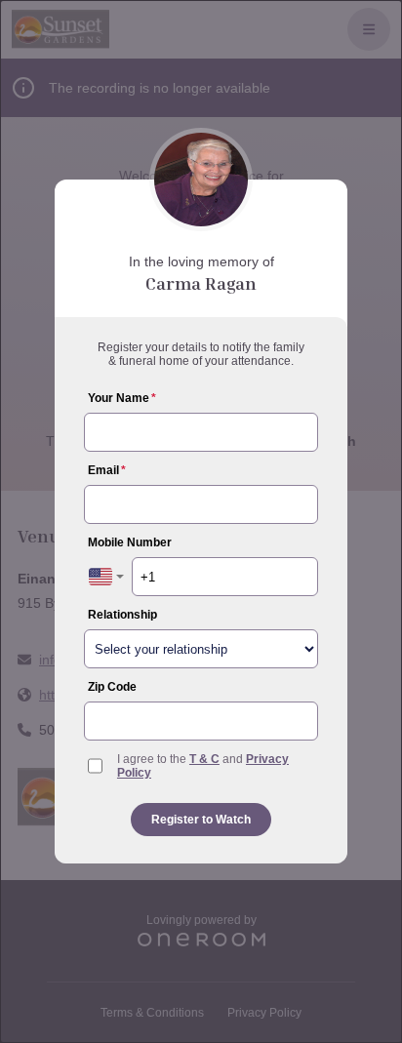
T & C (204, 759)
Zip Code (112, 687)
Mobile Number (130, 542)
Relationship (122, 615)
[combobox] (106, 576)
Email (107, 470)
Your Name (122, 398)
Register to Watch (201, 819)
